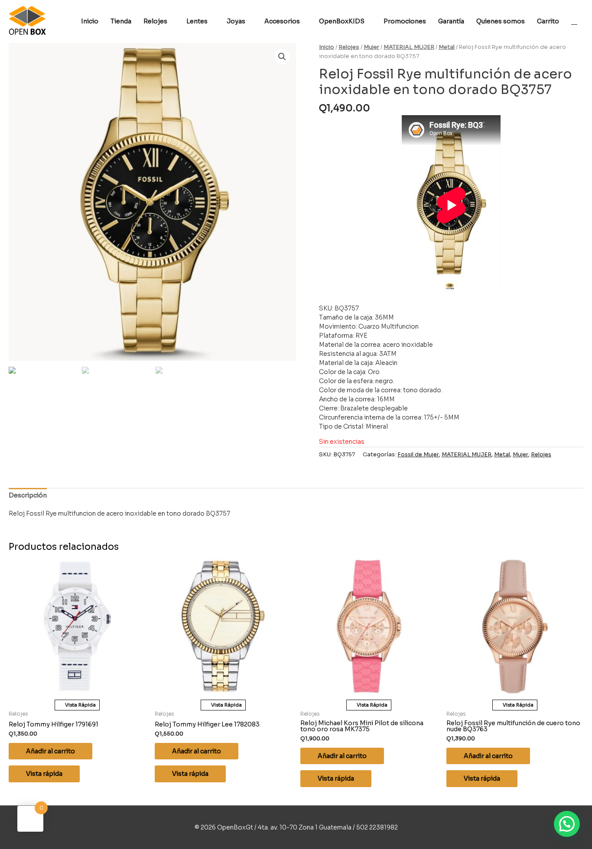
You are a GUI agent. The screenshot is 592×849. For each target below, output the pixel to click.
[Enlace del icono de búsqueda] (574, 21)
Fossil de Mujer (418, 454)
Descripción (28, 495)
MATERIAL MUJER (409, 47)
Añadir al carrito (50, 751)
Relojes (348, 47)
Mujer (371, 47)
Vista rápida (44, 774)
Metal (447, 47)
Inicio (326, 47)
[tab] (28, 495)
